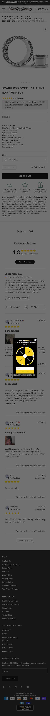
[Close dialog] (35, 340)
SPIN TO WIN (25, 372)
